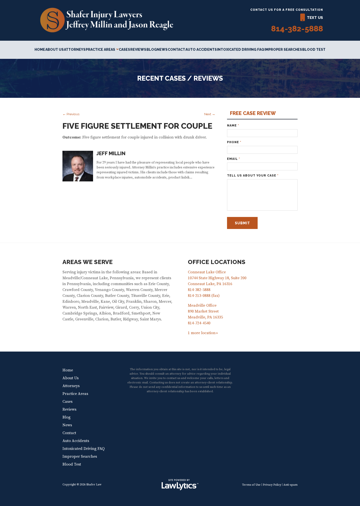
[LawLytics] (180, 484)
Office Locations (216, 262)
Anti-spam (290, 485)
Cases (124, 49)
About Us (54, 49)
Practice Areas (100, 49)
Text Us (315, 17)
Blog (151, 49)
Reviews (138, 49)
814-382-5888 (297, 28)
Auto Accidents (201, 49)
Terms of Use (251, 485)
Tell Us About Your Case (252, 175)
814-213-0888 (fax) (204, 295)
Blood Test (313, 49)
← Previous (70, 114)
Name (233, 125)
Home (40, 49)
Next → (209, 114)
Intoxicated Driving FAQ (240, 49)
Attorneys (74, 49)
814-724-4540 (199, 323)
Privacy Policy (272, 485)
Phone (234, 142)
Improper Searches (283, 49)
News (162, 49)
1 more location (202, 332)
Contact (176, 49)
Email (233, 159)
